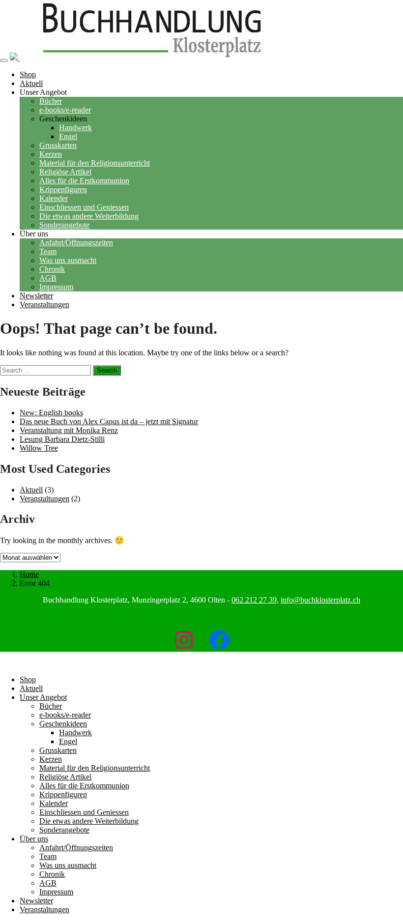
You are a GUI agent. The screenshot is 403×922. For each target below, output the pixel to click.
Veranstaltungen (44, 498)
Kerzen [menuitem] (50, 759)
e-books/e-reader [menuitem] (65, 715)
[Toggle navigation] (4, 60)
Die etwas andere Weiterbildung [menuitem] (89, 821)
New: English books (51, 412)
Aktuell (31, 490)
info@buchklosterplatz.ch (320, 600)
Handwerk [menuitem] (75, 732)
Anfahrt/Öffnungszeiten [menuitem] (76, 847)
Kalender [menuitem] (53, 803)
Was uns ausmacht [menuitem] (67, 865)
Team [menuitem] (48, 856)
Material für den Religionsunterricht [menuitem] (94, 768)
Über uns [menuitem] (34, 839)
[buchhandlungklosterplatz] (148, 58)
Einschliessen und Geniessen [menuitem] (84, 812)
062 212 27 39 (254, 600)
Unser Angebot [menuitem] (43, 697)
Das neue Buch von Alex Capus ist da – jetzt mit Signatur (109, 421)
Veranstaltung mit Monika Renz (69, 430)
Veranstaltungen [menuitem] (44, 909)
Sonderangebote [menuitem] (64, 830)
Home (29, 574)
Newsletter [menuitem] (36, 900)
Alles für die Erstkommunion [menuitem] (84, 785)
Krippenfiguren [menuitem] (63, 794)
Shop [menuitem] (28, 679)
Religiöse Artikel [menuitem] (65, 777)
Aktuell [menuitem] (31, 688)
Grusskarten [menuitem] (58, 750)
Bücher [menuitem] (50, 706)
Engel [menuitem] (68, 741)
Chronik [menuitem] (52, 874)
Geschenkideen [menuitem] (63, 724)
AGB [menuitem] (48, 883)
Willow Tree (39, 448)
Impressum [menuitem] (56, 892)
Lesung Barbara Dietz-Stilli (62, 439)
